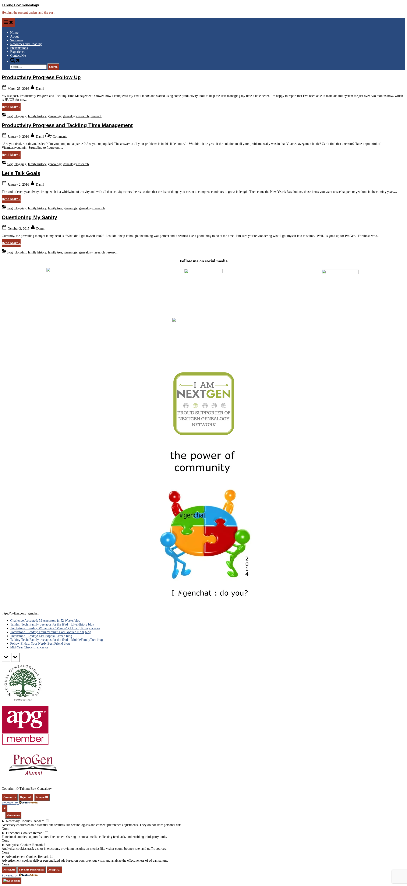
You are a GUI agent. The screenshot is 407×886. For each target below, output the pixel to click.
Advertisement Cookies (21, 856)
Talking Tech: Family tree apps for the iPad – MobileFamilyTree (53, 639)
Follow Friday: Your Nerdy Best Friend (36, 643)
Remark (38, 833)
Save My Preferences (31, 869)
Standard (38, 821)
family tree (55, 208)
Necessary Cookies (19, 821)
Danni (40, 88)
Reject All (26, 797)
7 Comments (58, 136)
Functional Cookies (19, 833)
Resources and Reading (26, 44)
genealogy (54, 116)
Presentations (19, 48)
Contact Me (18, 55)
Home (14, 32)
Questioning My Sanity (29, 217)
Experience (17, 51)
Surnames (16, 40)
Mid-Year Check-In (23, 647)
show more (13, 815)
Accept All (42, 797)
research (96, 116)
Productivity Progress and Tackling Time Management (67, 125)
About (14, 36)
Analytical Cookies (18, 845)
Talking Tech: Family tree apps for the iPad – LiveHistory (48, 624)
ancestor (94, 628)
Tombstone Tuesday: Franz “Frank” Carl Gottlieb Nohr (47, 632)
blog (10, 116)
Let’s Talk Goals (21, 173)
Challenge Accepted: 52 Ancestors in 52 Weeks (42, 620)
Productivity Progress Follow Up (41, 77)
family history (37, 116)
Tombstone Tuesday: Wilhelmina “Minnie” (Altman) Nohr (49, 628)
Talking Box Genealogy (20, 5)
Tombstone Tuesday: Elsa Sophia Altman (37, 636)
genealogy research (76, 116)
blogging (20, 116)
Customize (9, 797)
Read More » (11, 108)
